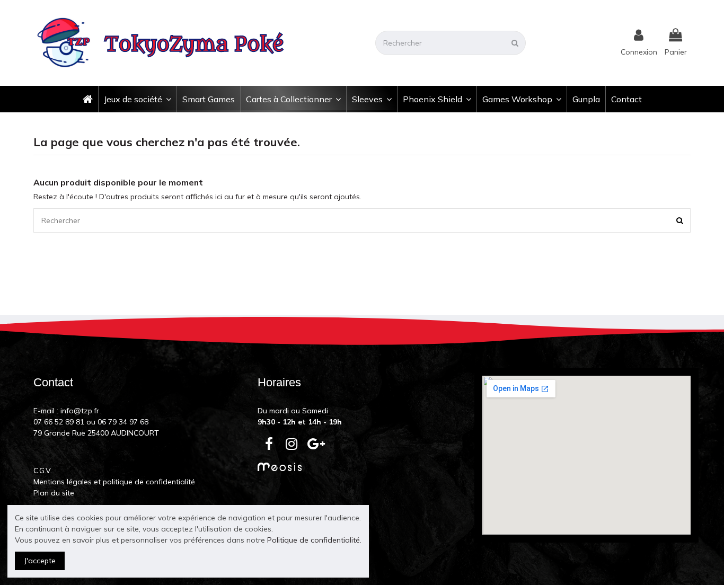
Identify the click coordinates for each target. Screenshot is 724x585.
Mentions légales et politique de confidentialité (114, 481)
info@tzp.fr (79, 410)
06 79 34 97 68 (123, 422)
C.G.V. (42, 470)
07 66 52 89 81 (58, 422)
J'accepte (40, 560)
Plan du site (53, 493)
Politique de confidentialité (313, 540)
